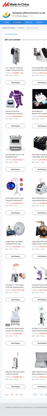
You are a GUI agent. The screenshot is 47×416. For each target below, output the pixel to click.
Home (6, 22)
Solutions (39, 22)
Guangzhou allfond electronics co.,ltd (28, 13)
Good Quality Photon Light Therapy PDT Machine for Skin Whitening (14, 200)
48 (21, 395)
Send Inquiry (15, 82)
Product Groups (11, 34)
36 (16, 395)
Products (18, 22)
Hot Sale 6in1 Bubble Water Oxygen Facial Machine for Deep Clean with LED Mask (14, 330)
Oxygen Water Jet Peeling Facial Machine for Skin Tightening (14, 243)
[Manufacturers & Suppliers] (16, 4)
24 (12, 395)
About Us (29, 22)
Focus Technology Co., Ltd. (28, 407)
